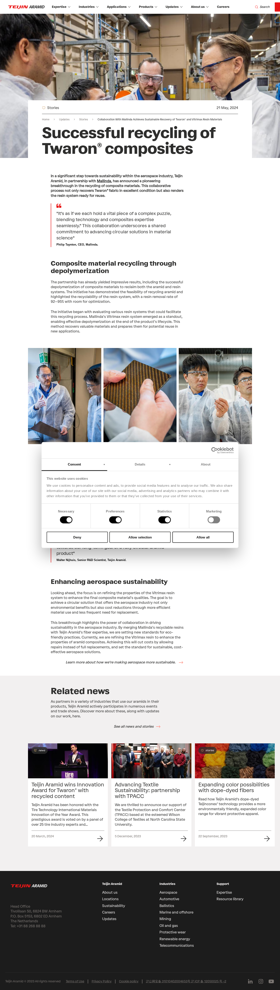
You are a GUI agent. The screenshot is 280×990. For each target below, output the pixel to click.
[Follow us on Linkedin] (250, 981)
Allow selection (140, 537)
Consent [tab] (74, 464)
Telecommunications (176, 945)
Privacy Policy (102, 981)
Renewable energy (174, 939)
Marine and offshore (176, 912)
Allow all (203, 537)
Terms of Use (75, 981)
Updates (172, 7)
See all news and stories (134, 726)
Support (223, 884)
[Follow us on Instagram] (260, 981)
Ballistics (166, 906)
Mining (165, 919)
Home (45, 119)
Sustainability (113, 906)
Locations (110, 899)
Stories (83, 119)
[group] (68, 794)
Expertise (59, 7)
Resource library (230, 899)
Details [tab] (140, 464)
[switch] (115, 519)
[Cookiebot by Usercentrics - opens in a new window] (214, 450)
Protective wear (172, 932)
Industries (87, 7)
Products (146, 7)
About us (198, 7)
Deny (77, 537)
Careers (223, 7)
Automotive (169, 899)
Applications (117, 7)
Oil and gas (168, 926)
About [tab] (205, 464)
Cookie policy (128, 981)
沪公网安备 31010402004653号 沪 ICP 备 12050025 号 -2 (186, 981)
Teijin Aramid (112, 884)
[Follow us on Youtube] (271, 981)
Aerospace (168, 892)
